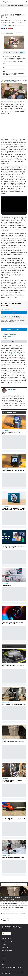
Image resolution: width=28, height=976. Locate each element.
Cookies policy (5, 947)
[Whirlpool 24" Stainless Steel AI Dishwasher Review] (14, 893)
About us (3, 958)
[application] (14, 204)
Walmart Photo (15, 352)
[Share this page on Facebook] (2, 28)
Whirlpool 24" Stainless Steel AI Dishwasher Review (11, 898)
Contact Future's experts (7, 941)
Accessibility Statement (7, 950)
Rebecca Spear (12, 25)
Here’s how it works (9, 33)
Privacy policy (4, 944)
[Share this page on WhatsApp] (6, 28)
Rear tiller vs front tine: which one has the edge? (14, 913)
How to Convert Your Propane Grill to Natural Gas (13, 908)
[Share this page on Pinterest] (9, 28)
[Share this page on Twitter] (4, 28)
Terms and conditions (6, 938)
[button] (1, 2)
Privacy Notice (18, 317)
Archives (3, 953)
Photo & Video (4, 11)
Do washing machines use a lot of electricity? (12, 919)
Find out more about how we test (13, 81)
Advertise (4, 956)
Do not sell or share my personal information (11, 967)
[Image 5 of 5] (23, 91)
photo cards (4, 103)
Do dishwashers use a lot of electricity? (14, 903)
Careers (3, 964)
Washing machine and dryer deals (15, 5)
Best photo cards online (9, 334)
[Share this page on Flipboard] (11, 28)
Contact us (4, 961)
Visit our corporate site (7, 929)
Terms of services (16, 316)
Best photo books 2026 (9, 336)
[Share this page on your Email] (13, 28)
